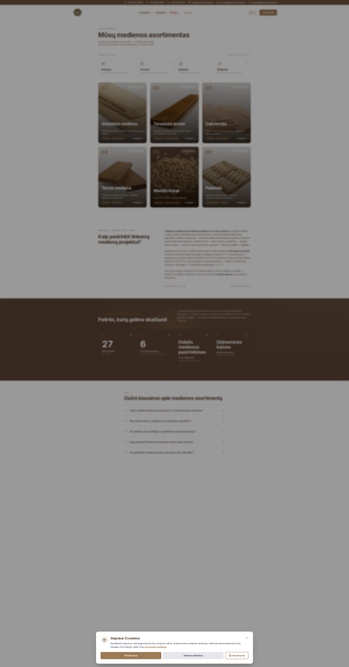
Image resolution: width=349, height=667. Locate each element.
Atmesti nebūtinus (193, 655)
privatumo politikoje (155, 647)
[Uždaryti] (246, 637)
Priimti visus (131, 655)
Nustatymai (239, 655)
